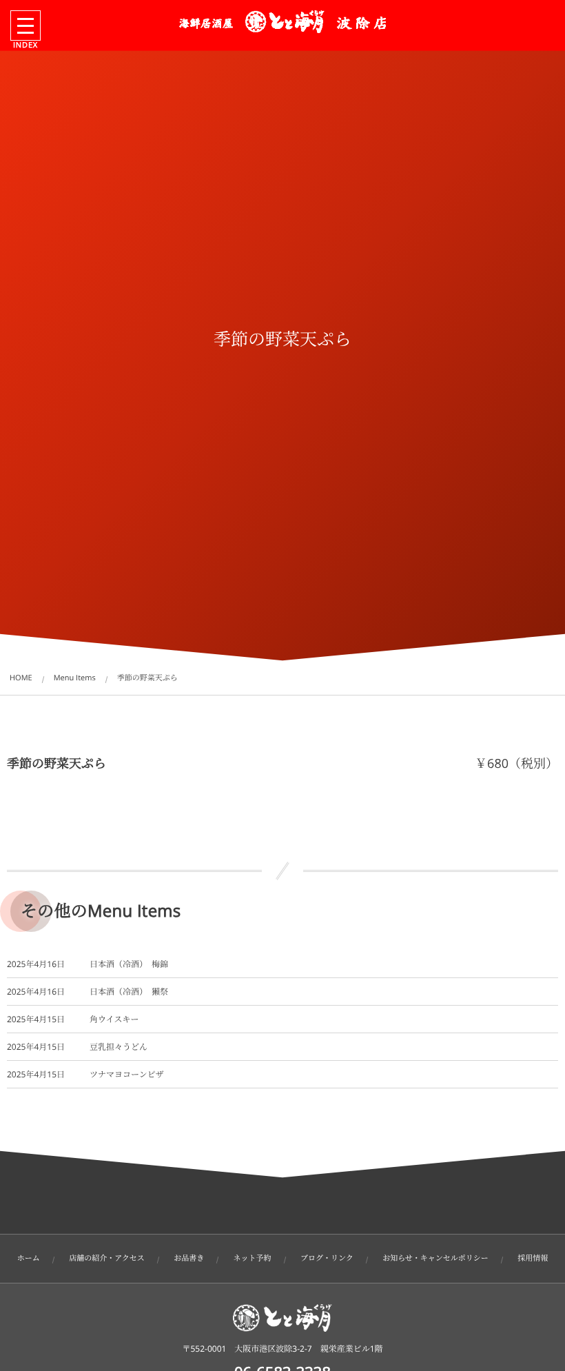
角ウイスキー (114, 1019)
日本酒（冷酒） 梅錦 (129, 964)
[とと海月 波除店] (282, 21)
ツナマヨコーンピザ (127, 1074)
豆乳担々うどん (118, 1047)
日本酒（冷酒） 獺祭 (129, 991)
